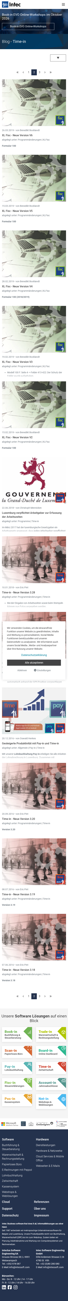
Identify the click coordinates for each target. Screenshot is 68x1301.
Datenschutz (10, 1215)
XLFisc (46, 139)
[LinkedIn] (4, 1287)
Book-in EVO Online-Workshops (28, 26)
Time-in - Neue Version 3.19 (18, 894)
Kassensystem (10, 1186)
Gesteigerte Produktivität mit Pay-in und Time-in (30, 743)
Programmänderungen (30, 139)
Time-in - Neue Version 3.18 (18, 969)
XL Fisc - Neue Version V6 (17, 135)
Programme (24, 521)
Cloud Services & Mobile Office (50, 1158)
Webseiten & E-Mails (48, 1165)
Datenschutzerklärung (34, 655)
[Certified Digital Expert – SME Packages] (61, 1123)
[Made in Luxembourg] (31, 1123)
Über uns (40, 1208)
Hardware (42, 1139)
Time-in (35, 521)
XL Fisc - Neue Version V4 (17, 286)
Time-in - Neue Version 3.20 (18, 818)
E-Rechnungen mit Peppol (17, 1169)
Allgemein (23, 748)
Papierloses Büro (12, 1164)
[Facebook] (10, 1287)
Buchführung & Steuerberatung (11, 1147)
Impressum (41, 1215)
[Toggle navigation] (63, 4)
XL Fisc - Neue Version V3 (17, 361)
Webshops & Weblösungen (10, 1194)
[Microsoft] (9, 1123)
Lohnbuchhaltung (12, 1175)
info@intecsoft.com (19, 1267)
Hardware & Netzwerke (49, 1150)
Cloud (6, 1202)
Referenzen (41, 1202)
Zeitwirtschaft (10, 1180)
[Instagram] (15, 1287)
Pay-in (32, 748)
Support (7, 1208)
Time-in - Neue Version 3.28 (18, 592)
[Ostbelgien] (44, 1123)
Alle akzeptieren (34, 662)
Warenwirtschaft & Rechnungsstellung (13, 1156)
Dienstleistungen (45, 1145)
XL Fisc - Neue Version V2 (17, 437)
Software (8, 1139)
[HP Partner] (23, 1123)
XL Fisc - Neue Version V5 (17, 211)
